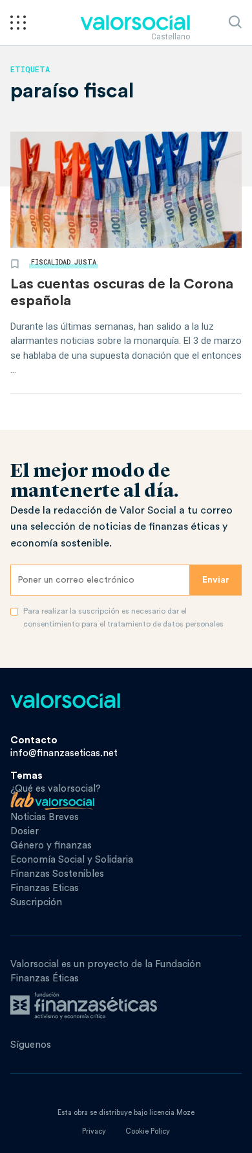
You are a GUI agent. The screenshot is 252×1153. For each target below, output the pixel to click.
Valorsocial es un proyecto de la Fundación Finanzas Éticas (105, 971)
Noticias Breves (44, 817)
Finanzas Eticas (44, 888)
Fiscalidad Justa (63, 262)
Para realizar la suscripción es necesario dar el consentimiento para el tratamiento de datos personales (123, 617)
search (235, 21)
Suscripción (36, 902)
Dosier (24, 831)
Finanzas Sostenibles (57, 874)
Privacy (94, 1131)
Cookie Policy (147, 1131)
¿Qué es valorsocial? (55, 789)
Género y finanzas (51, 845)
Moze (185, 1112)
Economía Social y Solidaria (71, 860)
